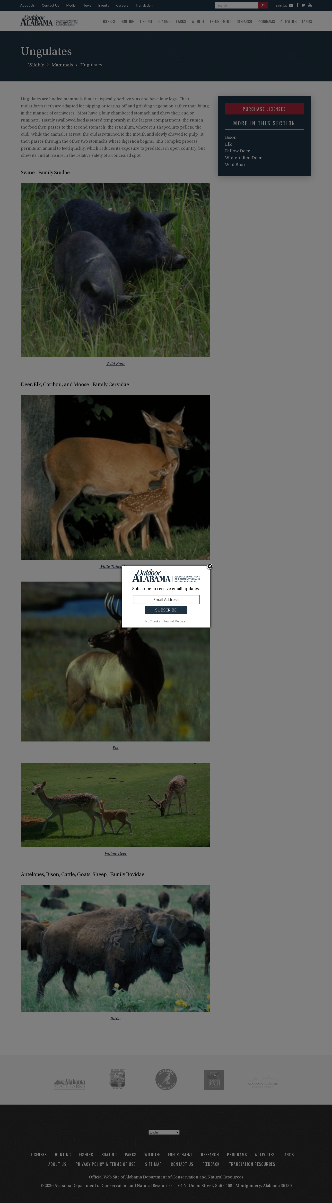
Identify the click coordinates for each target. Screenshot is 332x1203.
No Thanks (152, 621)
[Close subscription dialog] (209, 566)
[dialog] (166, 597)
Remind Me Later (175, 621)
